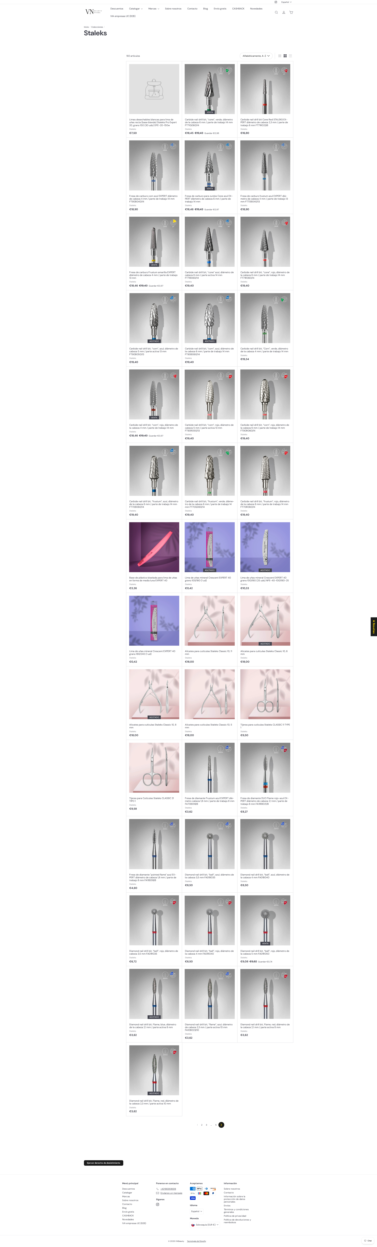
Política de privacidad (235, 1215)
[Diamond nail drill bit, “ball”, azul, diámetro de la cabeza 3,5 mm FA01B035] (210, 853)
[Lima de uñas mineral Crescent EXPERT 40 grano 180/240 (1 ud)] (154, 629)
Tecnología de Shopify (196, 1241)
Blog (205, 8)
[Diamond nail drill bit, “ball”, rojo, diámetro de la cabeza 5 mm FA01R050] (265, 929)
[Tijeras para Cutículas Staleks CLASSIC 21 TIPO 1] (154, 776)
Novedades (256, 8)
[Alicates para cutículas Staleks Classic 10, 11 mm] (210, 629)
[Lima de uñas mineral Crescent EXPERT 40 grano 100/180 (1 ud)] (210, 556)
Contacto (192, 8)
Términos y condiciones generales (236, 1211)
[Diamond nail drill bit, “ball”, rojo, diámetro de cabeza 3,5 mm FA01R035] (154, 929)
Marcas (152, 8)
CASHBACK (238, 8)
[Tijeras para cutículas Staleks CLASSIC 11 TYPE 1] (265, 703)
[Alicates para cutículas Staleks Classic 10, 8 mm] (154, 703)
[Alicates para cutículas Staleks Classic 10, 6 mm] (265, 629)
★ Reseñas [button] (374, 627)
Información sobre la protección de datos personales (234, 1199)
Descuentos (116, 8)
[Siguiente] (221, 1125)
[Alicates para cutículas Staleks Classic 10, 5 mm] (210, 703)
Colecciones (97, 27)
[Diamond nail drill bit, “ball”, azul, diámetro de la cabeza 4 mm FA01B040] (265, 853)
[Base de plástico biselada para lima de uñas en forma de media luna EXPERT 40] (154, 556)
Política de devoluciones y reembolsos (237, 1221)
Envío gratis (220, 8)
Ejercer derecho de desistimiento (103, 1163)
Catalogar (134, 8)
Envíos (227, 1205)
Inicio (86, 27)
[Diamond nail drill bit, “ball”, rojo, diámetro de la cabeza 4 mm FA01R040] (210, 929)
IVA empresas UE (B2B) (122, 16)
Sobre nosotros (173, 8)
